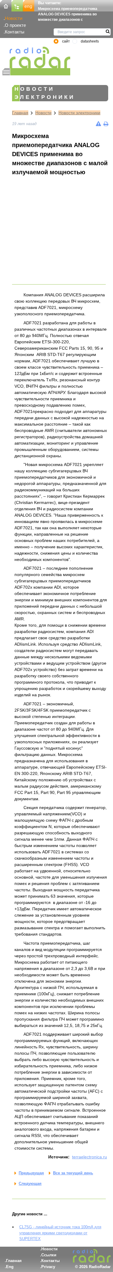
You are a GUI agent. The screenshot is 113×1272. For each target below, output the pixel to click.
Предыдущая (31, 1173)
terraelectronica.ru (89, 1156)
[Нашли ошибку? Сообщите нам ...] (98, 123)
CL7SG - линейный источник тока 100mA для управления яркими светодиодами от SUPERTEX (60, 1233)
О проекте (15, 25)
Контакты (14, 31)
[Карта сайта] (17, 5)
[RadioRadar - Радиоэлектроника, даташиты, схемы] (36, 57)
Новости (13, 18)
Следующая (30, 1183)
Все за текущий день (73, 1173)
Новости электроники (79, 112)
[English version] (28, 5)
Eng (10, 1266)
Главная (20, 112)
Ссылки (48, 1255)
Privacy (48, 1266)
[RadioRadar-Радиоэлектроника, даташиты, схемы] (5, 5)
